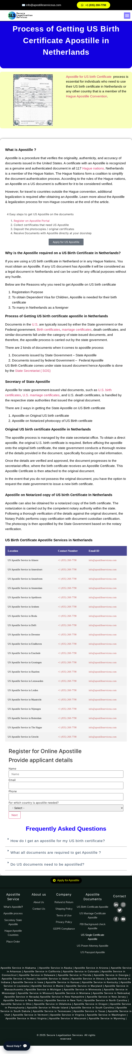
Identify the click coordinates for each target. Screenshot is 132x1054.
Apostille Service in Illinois (87, 978)
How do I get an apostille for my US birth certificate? (57, 841)
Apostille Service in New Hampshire (62, 996)
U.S (34, 324)
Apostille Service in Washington (106, 1014)
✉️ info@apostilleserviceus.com (41, 5)
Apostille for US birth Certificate (89, 76)
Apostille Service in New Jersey (106, 996)
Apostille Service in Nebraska (111, 993)
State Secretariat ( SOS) (32, 370)
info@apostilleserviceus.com (103, 560)
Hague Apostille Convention (86, 96)
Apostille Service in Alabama (18, 967)
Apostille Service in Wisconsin (67, 1018)
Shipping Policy (64, 908)
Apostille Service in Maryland (84, 985)
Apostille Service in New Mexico (23, 1000)
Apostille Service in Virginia (67, 1014)
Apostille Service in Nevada (21, 996)
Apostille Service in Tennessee (52, 1011)
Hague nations (93, 168)
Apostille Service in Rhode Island (47, 1007)
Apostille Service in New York (63, 1000)
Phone (13, 791)
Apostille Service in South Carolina (92, 1007)
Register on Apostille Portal (32, 220)
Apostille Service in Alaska (55, 967)
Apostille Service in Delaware (37, 975)
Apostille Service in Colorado (81, 971)
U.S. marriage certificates (41, 395)
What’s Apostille (12, 906)
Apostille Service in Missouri (35, 993)
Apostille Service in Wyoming (107, 1018)
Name (12, 768)
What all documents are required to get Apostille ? (55, 852)
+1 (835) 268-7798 (67, 560)
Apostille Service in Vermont (30, 1014)
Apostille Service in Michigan (43, 989)
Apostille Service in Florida (74, 975)
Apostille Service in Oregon (91, 1004)
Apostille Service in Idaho (53, 978)
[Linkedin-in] (116, 904)
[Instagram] (123, 904)
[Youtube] (123, 919)
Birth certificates (48, 329)
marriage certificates (77, 329)
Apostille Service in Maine (47, 985)
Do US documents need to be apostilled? (47, 864)
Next (15, 815)
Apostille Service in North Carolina (105, 1000)
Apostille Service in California (42, 971)
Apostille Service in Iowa (28, 982)
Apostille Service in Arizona (91, 967)
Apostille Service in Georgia (111, 975)
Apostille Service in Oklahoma (52, 1004)
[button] (127, 15)
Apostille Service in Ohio (16, 1004)
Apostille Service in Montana (72, 993)
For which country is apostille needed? (34, 802)
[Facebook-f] (116, 919)
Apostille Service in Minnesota (82, 989)
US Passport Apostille (92, 952)
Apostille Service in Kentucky (100, 982)
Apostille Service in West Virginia (26, 1018)
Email (12, 780)
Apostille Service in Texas (89, 1011)
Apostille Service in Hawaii (18, 978)
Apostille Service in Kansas (63, 982)
